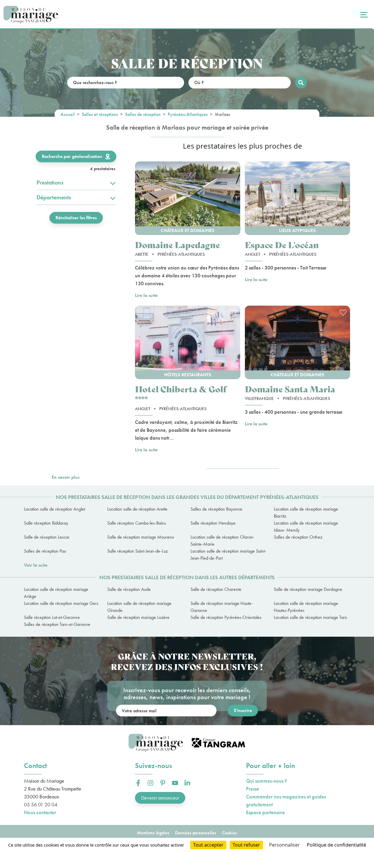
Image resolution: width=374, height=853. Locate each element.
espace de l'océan (282, 244)
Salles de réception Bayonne (216, 509)
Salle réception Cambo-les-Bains (136, 523)
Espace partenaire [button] (265, 812)
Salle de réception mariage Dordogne (308, 589)
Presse (252, 788)
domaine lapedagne (177, 244)
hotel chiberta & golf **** (180, 394)
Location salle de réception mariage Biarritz (306, 512)
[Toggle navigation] (363, 14)
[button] (187, 198)
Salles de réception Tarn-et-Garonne (57, 624)
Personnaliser (284, 845)
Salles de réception (143, 114)
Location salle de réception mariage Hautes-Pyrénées (306, 606)
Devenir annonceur (160, 797)
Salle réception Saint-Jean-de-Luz (137, 551)
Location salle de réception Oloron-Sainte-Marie (222, 540)
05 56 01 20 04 (40, 804)
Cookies (229, 833)
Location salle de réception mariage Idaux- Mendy (306, 526)
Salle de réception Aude (129, 589)
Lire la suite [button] (146, 295)
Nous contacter (40, 812)
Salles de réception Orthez (298, 537)
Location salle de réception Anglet (54, 509)
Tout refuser (246, 845)
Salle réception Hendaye (213, 523)
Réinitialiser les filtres (76, 218)
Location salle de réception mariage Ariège (56, 592)
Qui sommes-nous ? (266, 780)
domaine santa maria (290, 389)
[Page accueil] (31, 15)
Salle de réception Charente (216, 589)
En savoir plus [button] (65, 477)
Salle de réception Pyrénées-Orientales (226, 617)
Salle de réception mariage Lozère (138, 617)
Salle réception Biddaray (46, 523)
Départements (54, 197)
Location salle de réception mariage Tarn (310, 617)
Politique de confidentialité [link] (336, 845)
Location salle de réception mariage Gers (61, 603)
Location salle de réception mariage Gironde (139, 606)
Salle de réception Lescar (47, 537)
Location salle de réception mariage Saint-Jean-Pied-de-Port (228, 554)
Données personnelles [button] (195, 833)
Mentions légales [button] (153, 833)
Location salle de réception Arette (137, 509)
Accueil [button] (67, 114)
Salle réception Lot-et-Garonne (52, 617)
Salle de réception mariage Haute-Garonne (222, 606)
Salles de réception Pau (45, 551)
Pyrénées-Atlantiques (188, 114)
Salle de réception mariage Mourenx (140, 537)
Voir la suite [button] (35, 565)
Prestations (50, 182)
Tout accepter (208, 845)
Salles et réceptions (100, 114)
